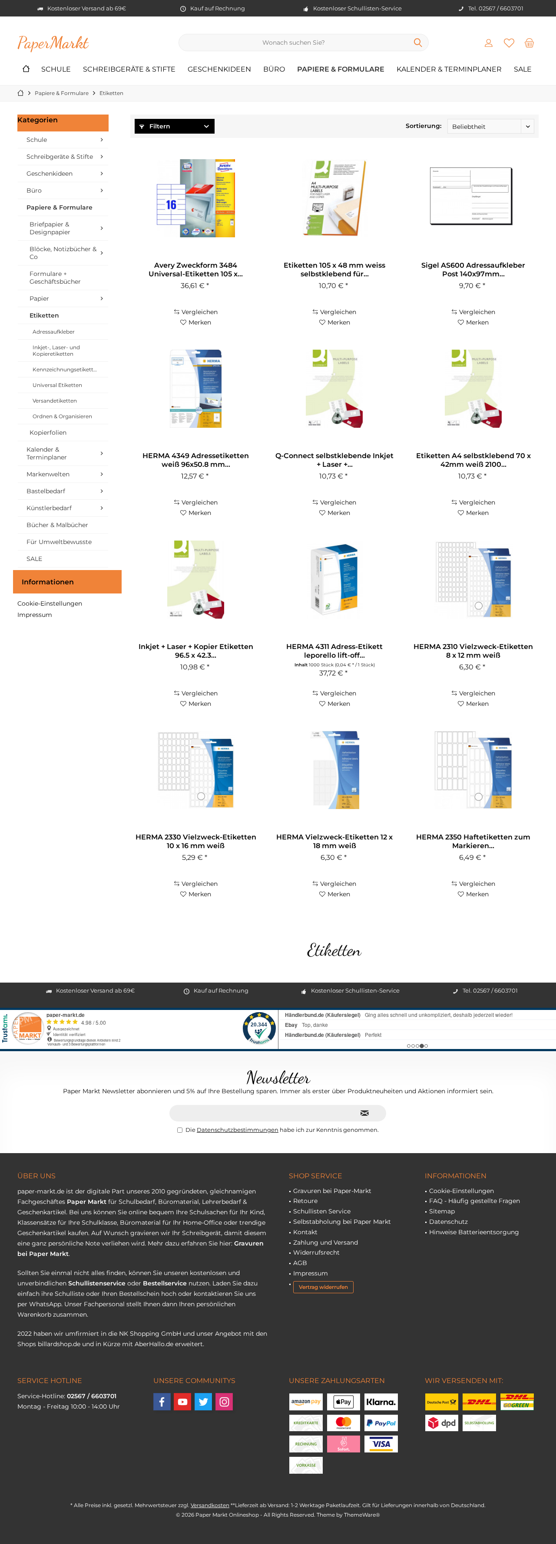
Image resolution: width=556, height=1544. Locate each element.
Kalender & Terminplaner (46, 453)
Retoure (305, 1201)
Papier (39, 298)
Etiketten (44, 315)
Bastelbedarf (45, 491)
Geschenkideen (49, 173)
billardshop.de (59, 1344)
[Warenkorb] (529, 42)
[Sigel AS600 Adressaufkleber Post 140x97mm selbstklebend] (473, 198)
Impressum (34, 615)
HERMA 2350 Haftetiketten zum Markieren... (473, 841)
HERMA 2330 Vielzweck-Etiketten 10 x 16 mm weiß (196, 841)
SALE (34, 559)
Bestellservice (165, 1283)
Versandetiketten (55, 400)
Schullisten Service (322, 1211)
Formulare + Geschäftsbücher (55, 277)
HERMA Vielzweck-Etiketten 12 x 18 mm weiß (334, 841)
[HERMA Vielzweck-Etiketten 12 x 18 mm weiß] (334, 770)
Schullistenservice (97, 1283)
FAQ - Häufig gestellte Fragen (474, 1201)
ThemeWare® (362, 1514)
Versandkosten (210, 1505)
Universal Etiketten (57, 385)
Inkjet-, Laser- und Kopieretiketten (56, 350)
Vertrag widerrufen (323, 1287)
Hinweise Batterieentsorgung (474, 1232)
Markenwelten (48, 474)
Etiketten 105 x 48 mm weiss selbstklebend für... (334, 269)
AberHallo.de (154, 1344)
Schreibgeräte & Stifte (59, 157)
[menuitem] (529, 42)
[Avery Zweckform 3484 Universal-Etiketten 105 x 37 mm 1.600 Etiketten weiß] (195, 198)
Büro (34, 190)
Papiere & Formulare (59, 207)
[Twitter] (203, 1401)
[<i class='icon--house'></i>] (26, 69)
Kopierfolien (48, 432)
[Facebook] (162, 1401)
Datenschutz (448, 1222)
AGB (300, 1263)
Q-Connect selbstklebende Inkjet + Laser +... (334, 460)
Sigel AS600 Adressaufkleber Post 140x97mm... (473, 269)
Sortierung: (423, 126)
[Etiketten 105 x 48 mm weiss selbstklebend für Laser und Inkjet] (334, 198)
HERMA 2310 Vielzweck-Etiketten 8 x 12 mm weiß (473, 651)
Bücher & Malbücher (57, 525)
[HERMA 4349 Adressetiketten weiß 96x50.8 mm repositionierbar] (195, 389)
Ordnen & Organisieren (62, 416)
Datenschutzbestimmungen (237, 1129)
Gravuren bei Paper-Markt (332, 1191)
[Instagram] (224, 1401)
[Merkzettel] (509, 42)
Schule (36, 140)
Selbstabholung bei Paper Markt (342, 1222)
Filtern (159, 126)
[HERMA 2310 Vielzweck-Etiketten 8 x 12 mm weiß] (473, 580)
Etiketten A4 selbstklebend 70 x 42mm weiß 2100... (473, 460)
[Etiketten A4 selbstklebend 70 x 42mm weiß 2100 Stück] (473, 389)
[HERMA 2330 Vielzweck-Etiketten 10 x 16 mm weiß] (195, 770)
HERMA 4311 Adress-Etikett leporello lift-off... (334, 651)
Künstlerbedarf (49, 508)
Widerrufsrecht (316, 1252)
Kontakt (305, 1232)
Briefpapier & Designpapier (50, 228)
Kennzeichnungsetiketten (66, 369)
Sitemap (442, 1211)
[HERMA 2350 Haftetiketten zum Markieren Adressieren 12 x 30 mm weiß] (473, 770)
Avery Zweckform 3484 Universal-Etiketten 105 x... (196, 269)
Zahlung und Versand (325, 1242)
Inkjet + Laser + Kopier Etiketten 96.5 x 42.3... (196, 651)
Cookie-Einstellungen (49, 603)
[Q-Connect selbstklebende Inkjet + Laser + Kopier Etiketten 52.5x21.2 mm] (334, 389)
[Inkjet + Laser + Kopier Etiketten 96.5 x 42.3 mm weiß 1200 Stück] (195, 580)
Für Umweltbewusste (59, 542)
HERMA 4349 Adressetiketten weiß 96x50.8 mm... (195, 460)
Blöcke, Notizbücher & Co (63, 253)
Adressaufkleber (54, 331)
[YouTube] (182, 1401)
